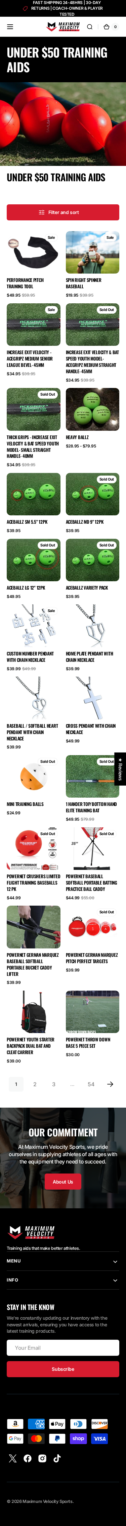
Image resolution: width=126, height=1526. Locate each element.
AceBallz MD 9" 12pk (84, 522)
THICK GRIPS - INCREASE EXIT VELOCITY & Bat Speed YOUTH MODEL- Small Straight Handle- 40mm (33, 447)
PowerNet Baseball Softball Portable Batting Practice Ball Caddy (91, 882)
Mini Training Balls (25, 804)
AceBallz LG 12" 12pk (26, 588)
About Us (63, 1182)
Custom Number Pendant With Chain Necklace (30, 656)
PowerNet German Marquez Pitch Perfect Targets (92, 958)
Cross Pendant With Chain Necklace (91, 729)
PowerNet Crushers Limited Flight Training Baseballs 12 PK (33, 882)
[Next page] (110, 1084)
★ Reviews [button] (120, 769)
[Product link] (33, 264)
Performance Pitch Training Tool (25, 283)
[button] (10, 26)
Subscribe (63, 1369)
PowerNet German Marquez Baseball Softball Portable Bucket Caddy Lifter (33, 964)
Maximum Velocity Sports (47, 1501)
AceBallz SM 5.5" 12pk (27, 522)
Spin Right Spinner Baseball (83, 283)
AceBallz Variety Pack (87, 588)
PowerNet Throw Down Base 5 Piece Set (88, 1042)
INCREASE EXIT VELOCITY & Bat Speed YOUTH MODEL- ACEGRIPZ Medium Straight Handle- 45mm (92, 362)
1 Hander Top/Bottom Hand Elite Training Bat (91, 807)
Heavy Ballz (77, 437)
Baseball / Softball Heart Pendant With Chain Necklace (32, 732)
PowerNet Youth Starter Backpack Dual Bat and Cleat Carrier (30, 1045)
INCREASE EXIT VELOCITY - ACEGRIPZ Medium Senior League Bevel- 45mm (30, 358)
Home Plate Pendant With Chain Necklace (89, 656)
